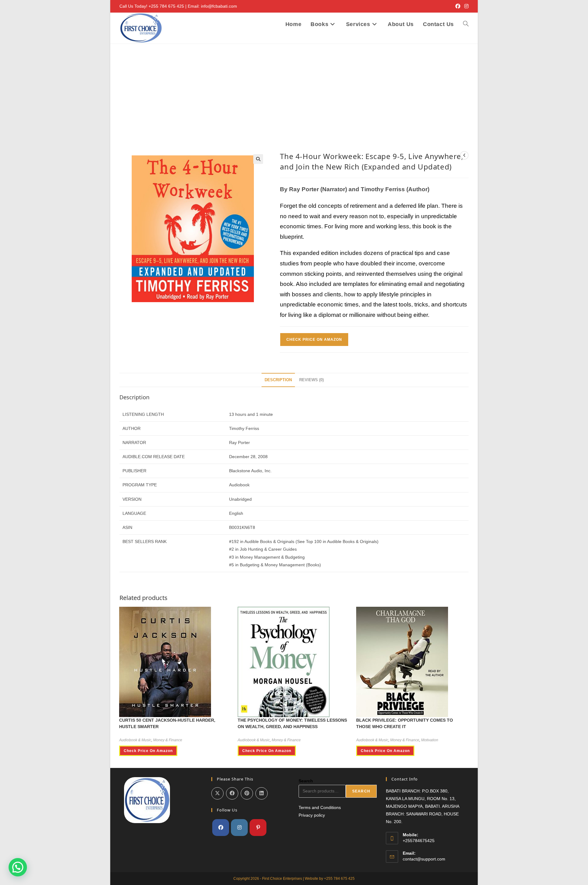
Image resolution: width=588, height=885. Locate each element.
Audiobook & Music (135, 740)
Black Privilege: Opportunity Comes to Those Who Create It (404, 723)
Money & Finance (167, 740)
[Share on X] (217, 793)
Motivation (429, 740)
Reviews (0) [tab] (311, 380)
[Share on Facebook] (232, 793)
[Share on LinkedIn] (261, 793)
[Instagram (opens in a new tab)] (465, 6)
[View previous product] (464, 155)
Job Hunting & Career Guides (268, 549)
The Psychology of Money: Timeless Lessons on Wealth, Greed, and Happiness (292, 723)
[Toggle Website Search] (465, 24)
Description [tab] (278, 380)
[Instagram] (239, 827)
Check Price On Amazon (314, 339)
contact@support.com (424, 859)
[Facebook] (220, 827)
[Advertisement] (294, 90)
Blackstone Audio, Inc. (250, 470)
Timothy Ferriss (244, 428)
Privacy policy (312, 815)
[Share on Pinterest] (247, 793)
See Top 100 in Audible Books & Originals (337, 541)
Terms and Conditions (320, 807)
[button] (258, 159)
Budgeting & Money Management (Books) (280, 564)
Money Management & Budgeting (272, 557)
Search (306, 780)
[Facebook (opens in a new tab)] (457, 6)
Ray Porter (239, 442)
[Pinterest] (258, 827)
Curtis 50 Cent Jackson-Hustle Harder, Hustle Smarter (167, 723)
